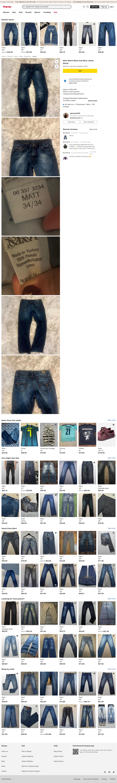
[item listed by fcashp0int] (30, 472)
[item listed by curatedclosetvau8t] (10, 613)
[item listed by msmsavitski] (107, 505)
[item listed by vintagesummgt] (49, 646)
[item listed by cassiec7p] (10, 716)
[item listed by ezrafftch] (87, 543)
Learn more (73, 83)
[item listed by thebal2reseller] (30, 613)
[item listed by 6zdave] (49, 472)
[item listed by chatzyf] (68, 716)
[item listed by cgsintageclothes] (30, 646)
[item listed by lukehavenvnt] (10, 472)
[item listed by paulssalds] (10, 646)
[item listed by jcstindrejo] (107, 716)
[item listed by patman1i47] (10, 684)
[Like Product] (17, 24)
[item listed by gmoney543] (10, 435)
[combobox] (46, 7)
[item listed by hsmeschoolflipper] (87, 716)
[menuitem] (6, 12)
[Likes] (84, 7)
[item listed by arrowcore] (49, 716)
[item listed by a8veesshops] (107, 543)
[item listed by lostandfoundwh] (87, 472)
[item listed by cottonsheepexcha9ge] (68, 472)
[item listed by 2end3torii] (30, 505)
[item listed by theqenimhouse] (68, 575)
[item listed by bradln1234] (10, 575)
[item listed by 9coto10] (68, 684)
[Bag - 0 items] (87, 7)
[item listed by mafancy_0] (49, 575)
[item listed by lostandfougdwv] (49, 543)
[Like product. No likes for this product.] (56, 61)
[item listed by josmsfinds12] (30, 716)
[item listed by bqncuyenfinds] (49, 505)
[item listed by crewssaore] (107, 575)
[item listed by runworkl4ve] (87, 684)
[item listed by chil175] (10, 505)
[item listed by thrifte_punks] (68, 543)
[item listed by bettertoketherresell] (87, 613)
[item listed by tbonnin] (87, 646)
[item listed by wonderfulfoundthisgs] (107, 684)
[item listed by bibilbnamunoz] (30, 575)
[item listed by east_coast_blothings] (30, 543)
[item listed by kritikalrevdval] (107, 613)
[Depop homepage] (7, 7)
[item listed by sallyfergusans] (49, 613)
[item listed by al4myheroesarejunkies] (107, 472)
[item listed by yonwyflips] (68, 646)
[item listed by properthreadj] (87, 575)
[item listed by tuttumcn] (30, 684)
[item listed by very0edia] (68, 505)
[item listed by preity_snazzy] (87, 505)
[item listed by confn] (68, 613)
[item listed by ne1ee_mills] (49, 684)
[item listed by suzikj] (10, 543)
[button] (83, 118)
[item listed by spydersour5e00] (107, 646)
